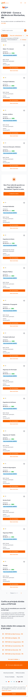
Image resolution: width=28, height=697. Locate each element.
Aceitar (14, 694)
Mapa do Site (20, 676)
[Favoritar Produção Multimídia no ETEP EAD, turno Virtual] (24, 203)
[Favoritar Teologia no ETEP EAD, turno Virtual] (24, 562)
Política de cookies (20, 672)
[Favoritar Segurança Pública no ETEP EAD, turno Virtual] (24, 529)
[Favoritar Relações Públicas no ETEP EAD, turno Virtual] (24, 268)
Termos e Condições (9, 676)
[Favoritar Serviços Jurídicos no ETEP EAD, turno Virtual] (24, 111)
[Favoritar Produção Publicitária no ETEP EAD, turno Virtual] (24, 78)
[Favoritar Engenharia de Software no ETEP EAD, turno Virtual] (24, 399)
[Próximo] (21, 593)
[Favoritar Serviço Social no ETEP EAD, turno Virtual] (24, 496)
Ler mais (3, 23)
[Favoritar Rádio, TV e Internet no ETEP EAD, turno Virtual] (24, 45)
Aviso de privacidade (8, 672)
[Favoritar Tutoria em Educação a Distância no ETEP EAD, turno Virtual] (24, 143)
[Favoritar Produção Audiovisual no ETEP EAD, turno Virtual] (24, 333)
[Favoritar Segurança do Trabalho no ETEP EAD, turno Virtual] (24, 431)
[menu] (25, 3)
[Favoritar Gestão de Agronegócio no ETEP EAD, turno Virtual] (24, 464)
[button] (14, 30)
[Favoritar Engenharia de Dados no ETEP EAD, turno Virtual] (24, 235)
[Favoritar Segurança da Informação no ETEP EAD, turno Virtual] (24, 366)
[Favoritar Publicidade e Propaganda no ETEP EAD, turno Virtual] (24, 301)
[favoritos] (21, 3)
